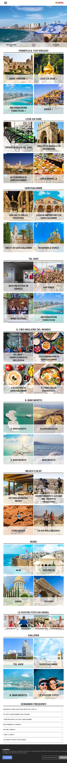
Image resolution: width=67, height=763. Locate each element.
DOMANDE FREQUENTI (33, 704)
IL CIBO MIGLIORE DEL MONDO (33, 329)
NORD (33, 542)
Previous (5, 152)
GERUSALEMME (33, 188)
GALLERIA (33, 635)
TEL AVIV (33, 259)
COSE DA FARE (33, 119)
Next (62, 152)
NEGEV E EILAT (33, 471)
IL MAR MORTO (33, 400)
